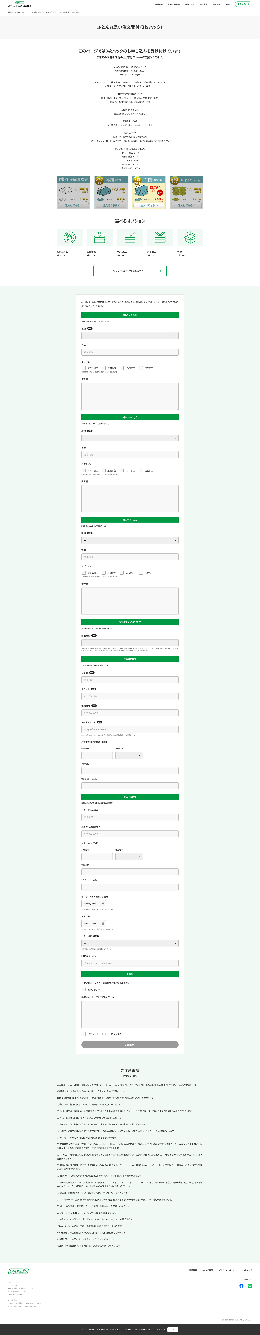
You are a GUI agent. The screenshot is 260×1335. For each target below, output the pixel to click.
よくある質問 (207, 1270)
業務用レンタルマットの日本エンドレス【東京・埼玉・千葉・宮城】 (30, 12)
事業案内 (159, 4)
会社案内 (203, 4)
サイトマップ (247, 1270)
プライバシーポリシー (99, 1034)
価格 (228, 4)
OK (173, 1330)
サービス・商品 (174, 4)
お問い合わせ (243, 4)
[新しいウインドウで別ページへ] (241, 1286)
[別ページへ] (73, 192)
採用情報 (216, 4)
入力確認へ (130, 1044)
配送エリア (189, 4)
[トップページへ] (19, 4)
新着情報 (193, 1270)
